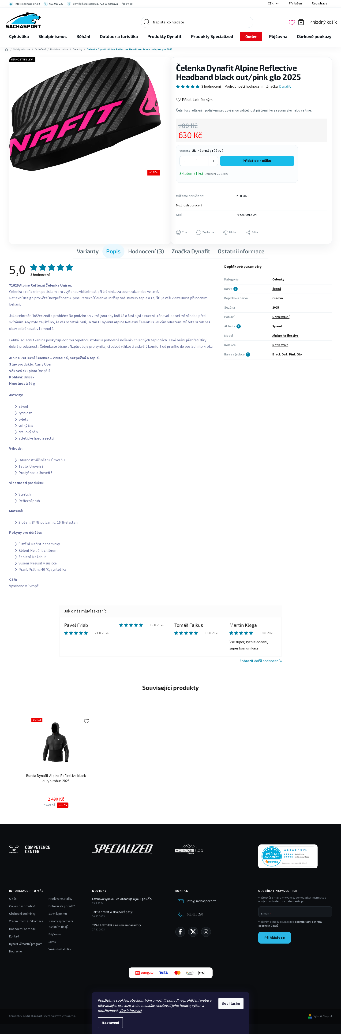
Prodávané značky (60, 899)
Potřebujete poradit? (62, 906)
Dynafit (285, 86)
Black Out (279, 354)
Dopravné (15, 951)
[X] (193, 932)
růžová (277, 298)
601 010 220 (195, 914)
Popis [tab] (113, 251)
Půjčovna (55, 934)
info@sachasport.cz (201, 901)
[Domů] (6, 50)
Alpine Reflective (285, 335)
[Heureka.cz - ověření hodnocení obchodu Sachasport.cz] (288, 856)
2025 (275, 307)
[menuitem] (19, 36)
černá (276, 289)
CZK (271, 3)
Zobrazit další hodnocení (259, 661)
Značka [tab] (191, 251)
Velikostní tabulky (60, 949)
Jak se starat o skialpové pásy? (112, 912)
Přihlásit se (274, 937)
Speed (277, 326)
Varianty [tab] (88, 251)
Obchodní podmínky (22, 914)
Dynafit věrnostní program (25, 944)
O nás (12, 899)
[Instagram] (206, 932)
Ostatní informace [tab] (241, 251)
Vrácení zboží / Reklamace (26, 921)
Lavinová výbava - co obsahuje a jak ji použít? (122, 899)
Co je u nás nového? (22, 906)
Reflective (280, 345)
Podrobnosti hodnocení (243, 86)
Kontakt (14, 936)
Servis (52, 942)
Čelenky (278, 279)
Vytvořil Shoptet (323, 1016)
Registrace (319, 3)
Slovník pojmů (58, 914)
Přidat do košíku (257, 160)
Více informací (130, 1010)
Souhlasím (231, 1003)
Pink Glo (295, 354)
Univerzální (280, 317)
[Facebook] (180, 932)
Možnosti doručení (189, 205)
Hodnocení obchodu (22, 929)
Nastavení (110, 1022)
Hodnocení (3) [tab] (146, 251)
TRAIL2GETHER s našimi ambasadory (116, 925)
